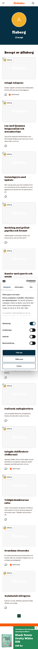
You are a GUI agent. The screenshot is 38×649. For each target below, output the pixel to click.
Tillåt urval (19, 359)
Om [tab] (31, 287)
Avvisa (19, 366)
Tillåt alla (19, 353)
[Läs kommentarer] (5, 94)
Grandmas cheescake (16, 550)
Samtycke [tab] (7, 287)
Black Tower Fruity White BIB (24, 638)
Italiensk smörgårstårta (18, 408)
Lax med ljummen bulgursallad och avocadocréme (14, 129)
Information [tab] (19, 287)
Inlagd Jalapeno (13, 83)
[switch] (33, 330)
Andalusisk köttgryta (17, 596)
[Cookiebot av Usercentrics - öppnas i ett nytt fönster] (27, 281)
